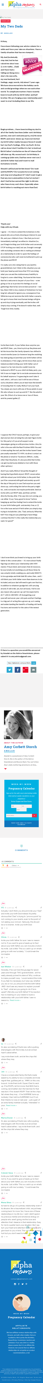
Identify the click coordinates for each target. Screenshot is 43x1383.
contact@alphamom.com (21, 1279)
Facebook (17, 670)
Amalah (9, 751)
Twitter (9, 670)
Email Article (33, 670)
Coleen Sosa (7, 1173)
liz (2, 1044)
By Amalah (7, 33)
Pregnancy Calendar (21, 1317)
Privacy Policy (17, 1380)
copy (33, 663)
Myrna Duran (7, 1118)
